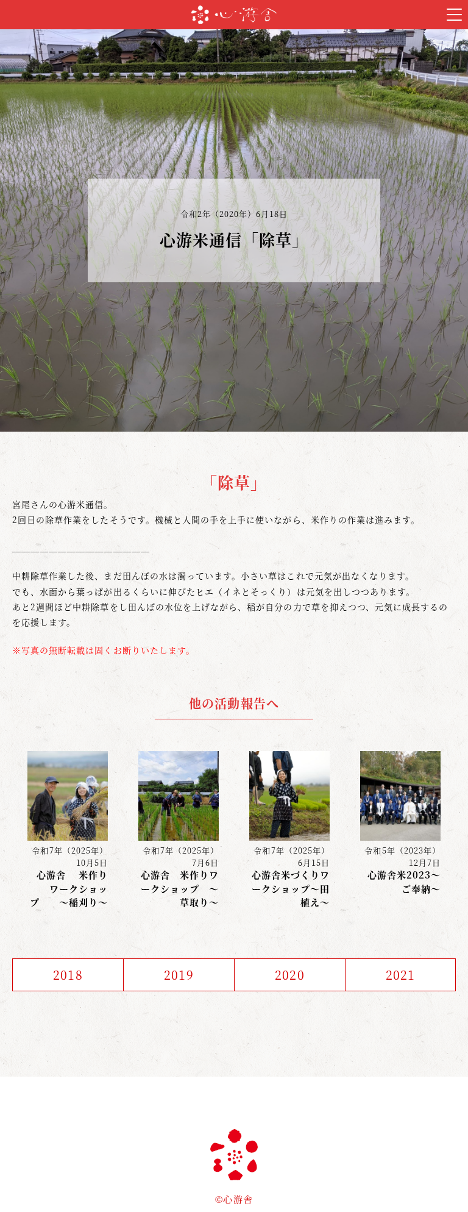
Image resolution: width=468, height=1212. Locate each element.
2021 (400, 974)
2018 (67, 974)
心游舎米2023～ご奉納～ (404, 881)
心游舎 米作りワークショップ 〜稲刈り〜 (69, 888)
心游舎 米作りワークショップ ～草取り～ (180, 888)
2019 (178, 974)
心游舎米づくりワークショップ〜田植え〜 (291, 888)
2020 (289, 974)
